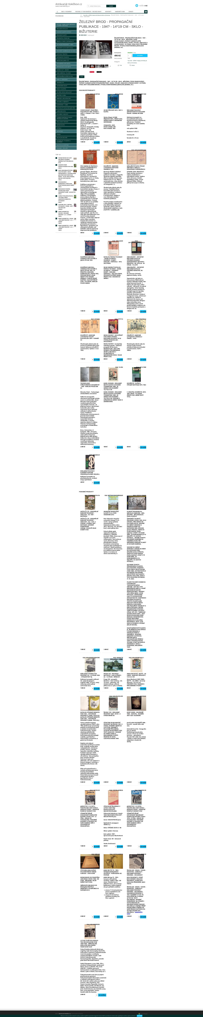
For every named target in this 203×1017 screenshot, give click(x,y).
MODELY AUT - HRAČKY (63, 70)
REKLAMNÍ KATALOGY (62, 28)
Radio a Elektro (61, 89)
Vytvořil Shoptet (143, 1013)
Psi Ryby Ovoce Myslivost (64, 92)
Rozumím (139, 1016)
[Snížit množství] (132, 56)
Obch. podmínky (66, 11)
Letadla (59, 128)
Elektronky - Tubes (62, 105)
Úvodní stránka (57, 11)
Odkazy (131, 11)
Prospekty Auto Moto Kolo (65, 47)
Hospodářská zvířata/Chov (65, 76)
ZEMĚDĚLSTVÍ (60, 82)
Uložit (92, 72)
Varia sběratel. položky (64, 73)
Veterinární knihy (62, 86)
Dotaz (133, 65)
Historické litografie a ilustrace (63, 141)
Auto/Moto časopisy (63, 57)
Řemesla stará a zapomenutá (65, 41)
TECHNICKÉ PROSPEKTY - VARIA (65, 44)
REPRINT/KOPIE (61, 125)
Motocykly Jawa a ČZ (63, 60)
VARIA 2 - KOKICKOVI (62, 79)
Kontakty (108, 11)
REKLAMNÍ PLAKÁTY (62, 35)
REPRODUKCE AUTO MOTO (64, 67)
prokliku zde (115, 210)
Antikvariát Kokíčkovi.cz (69, 4)
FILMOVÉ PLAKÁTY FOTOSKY (64, 32)
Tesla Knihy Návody (62, 122)
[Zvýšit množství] (132, 55)
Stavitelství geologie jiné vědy (66, 108)
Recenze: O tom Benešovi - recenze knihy (88, 11)
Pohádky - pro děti (62, 148)
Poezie (59, 134)
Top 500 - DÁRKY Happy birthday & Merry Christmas (66, 25)
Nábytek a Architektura (64, 98)
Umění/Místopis (61, 111)
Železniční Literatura (63, 38)
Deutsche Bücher (62, 137)
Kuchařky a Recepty (62, 114)
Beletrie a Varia (61, 95)
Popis (81, 76)
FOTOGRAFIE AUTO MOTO (63, 63)
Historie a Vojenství (63, 101)
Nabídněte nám (120, 11)
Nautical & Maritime (63, 145)
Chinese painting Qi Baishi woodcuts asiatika (64, 118)
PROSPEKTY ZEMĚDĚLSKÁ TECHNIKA (66, 51)
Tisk (121, 65)
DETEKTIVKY (60, 131)
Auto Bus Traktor (62, 54)
